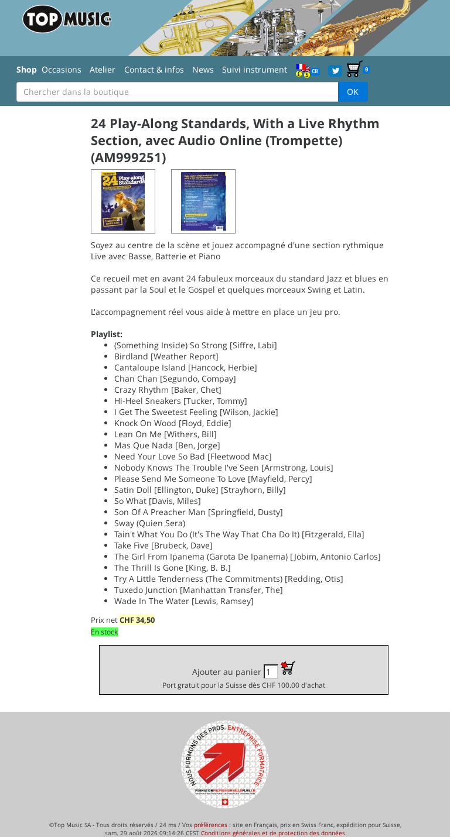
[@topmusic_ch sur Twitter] (335, 70)
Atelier (102, 69)
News (203, 69)
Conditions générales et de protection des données (273, 833)
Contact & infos (154, 69)
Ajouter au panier (243, 678)
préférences (210, 825)
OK (353, 91)
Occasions (61, 69)
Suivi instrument (254, 69)
